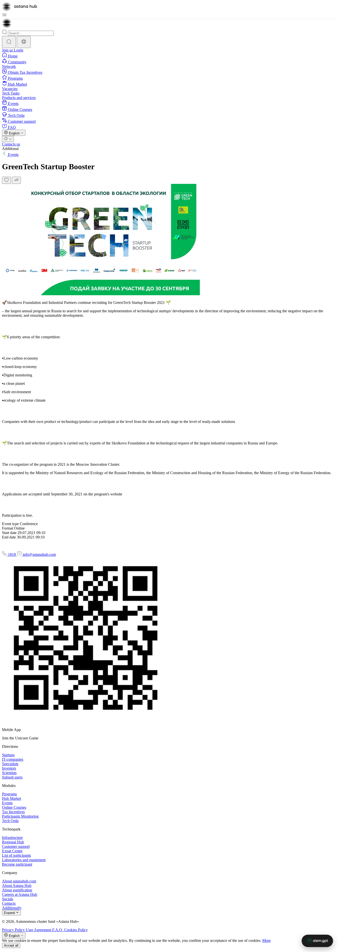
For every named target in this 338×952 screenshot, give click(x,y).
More (266, 940)
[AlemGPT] (317, 941)
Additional (10, 148)
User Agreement (39, 930)
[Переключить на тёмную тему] (8, 139)
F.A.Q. (58, 930)
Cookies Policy (76, 930)
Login (18, 50)
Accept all (11, 945)
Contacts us (11, 144)
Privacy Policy (14, 930)
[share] (16, 180)
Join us (8, 50)
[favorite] (6, 180)
